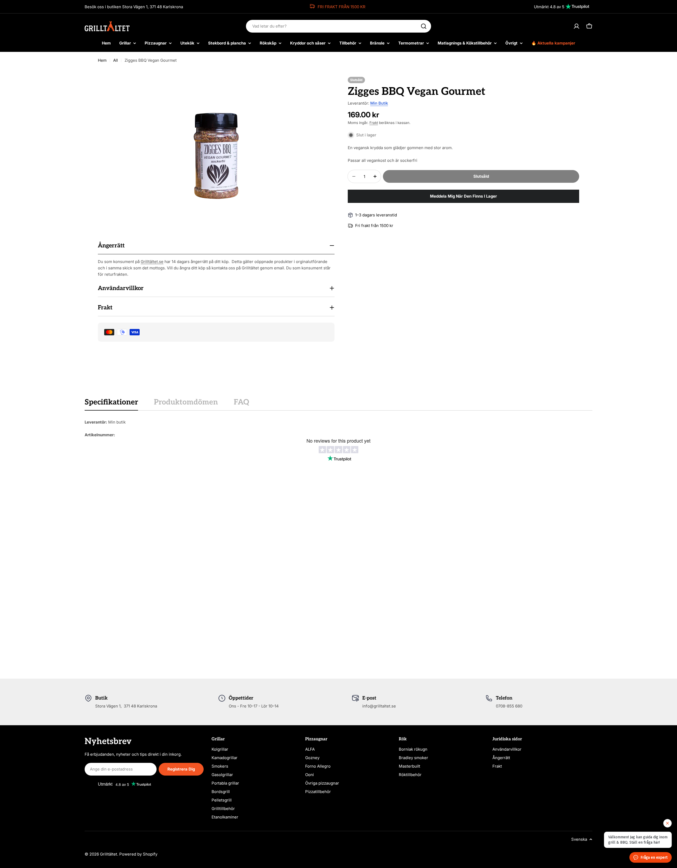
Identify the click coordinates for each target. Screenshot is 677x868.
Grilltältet (108, 854)
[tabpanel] (338, 428)
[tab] (111, 404)
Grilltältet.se (152, 261)
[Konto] (576, 26)
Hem (102, 60)
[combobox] (338, 26)
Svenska (579, 839)
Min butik (379, 103)
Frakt (373, 123)
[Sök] (423, 26)
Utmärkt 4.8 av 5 (549, 6)
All (115, 60)
